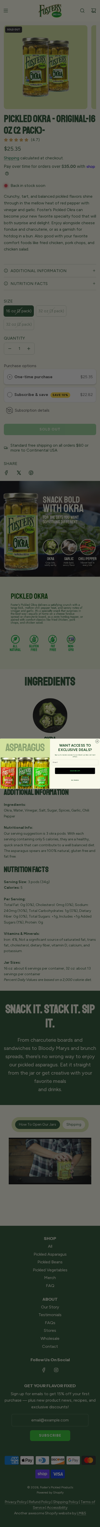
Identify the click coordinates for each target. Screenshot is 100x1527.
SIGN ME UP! (75, 771)
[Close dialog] (97, 741)
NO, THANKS (75, 780)
